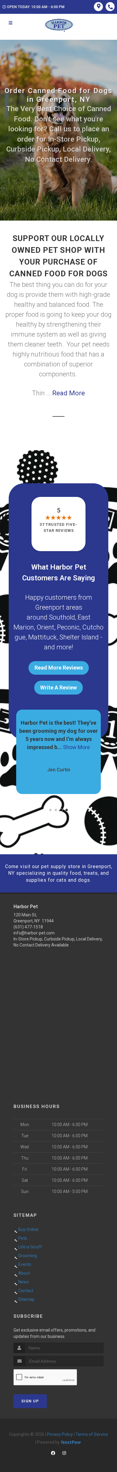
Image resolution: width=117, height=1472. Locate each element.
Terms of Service (92, 1434)
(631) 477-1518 (28, 926)
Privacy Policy (60, 1434)
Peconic (68, 627)
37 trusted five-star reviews (58, 527)
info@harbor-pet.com (34, 933)
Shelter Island (79, 637)
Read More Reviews (58, 667)
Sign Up (30, 1401)
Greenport (49, 607)
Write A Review (58, 687)
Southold (62, 617)
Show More (76, 747)
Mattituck (42, 637)
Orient (45, 627)
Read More (68, 393)
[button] (50, 809)
